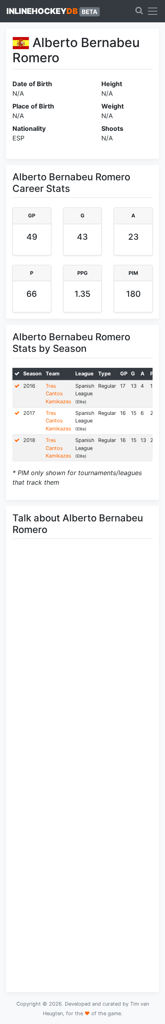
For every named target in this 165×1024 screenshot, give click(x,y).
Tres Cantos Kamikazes (58, 393)
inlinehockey (51, 11)
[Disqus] (82, 658)
